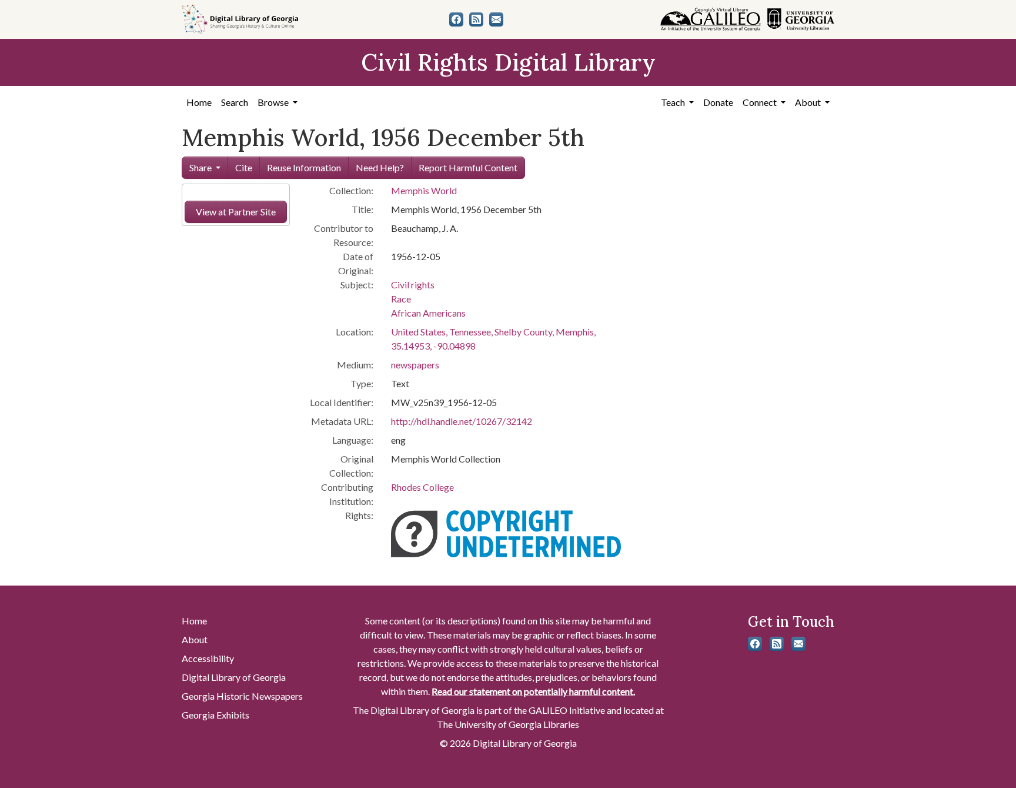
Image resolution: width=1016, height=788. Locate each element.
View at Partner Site (236, 211)
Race (401, 298)
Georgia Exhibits (215, 714)
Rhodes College (422, 487)
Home (199, 102)
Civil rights (413, 284)
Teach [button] (674, 102)
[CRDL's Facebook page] (456, 19)
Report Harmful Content (468, 167)
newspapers (415, 364)
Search (234, 102)
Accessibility (208, 658)
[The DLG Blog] (476, 19)
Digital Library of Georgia (234, 677)
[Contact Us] (496, 19)
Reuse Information (304, 167)
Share (200, 167)
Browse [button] (274, 102)
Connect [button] (760, 102)
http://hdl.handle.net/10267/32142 (461, 421)
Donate (718, 102)
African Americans (428, 312)
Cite (243, 167)
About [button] (809, 102)
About (195, 639)
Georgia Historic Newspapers (242, 695)
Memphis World (424, 190)
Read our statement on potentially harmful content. (533, 691)
